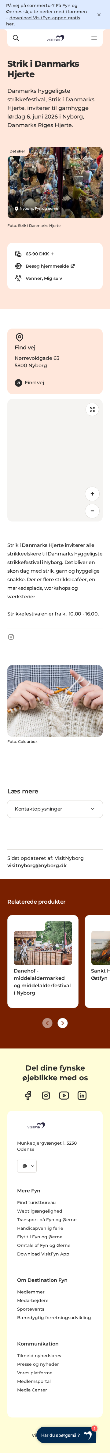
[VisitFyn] (35, 1125)
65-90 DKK (37, 254)
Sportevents (30, 1309)
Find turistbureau (36, 1202)
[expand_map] (92, 409)
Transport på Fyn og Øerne (47, 1219)
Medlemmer (31, 1292)
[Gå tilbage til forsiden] (55, 38)
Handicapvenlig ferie (40, 1228)
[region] (55, 460)
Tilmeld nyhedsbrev (39, 1355)
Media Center (32, 1390)
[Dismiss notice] (99, 15)
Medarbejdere (33, 1300)
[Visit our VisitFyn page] (28, 1095)
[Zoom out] (92, 511)
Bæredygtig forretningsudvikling (54, 1317)
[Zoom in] (92, 494)
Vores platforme (35, 1373)
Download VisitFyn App (43, 1254)
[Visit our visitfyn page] (46, 1095)
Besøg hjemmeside (47, 266)
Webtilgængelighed (39, 1211)
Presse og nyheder (38, 1364)
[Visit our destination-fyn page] (82, 1095)
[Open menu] (94, 38)
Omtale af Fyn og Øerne (44, 1245)
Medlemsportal (34, 1381)
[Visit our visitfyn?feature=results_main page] (64, 1095)
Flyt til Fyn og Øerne (40, 1237)
